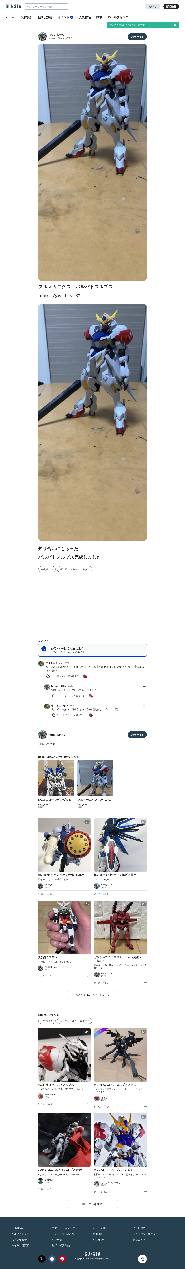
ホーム (10, 17)
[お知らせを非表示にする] (174, 24)
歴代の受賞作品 (61, 1245)
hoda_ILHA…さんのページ (92, 995)
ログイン (152, 6)
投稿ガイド (139, 1239)
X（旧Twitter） (101, 1227)
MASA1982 (50, 1094)
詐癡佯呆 (49, 1179)
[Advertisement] (92, 601)
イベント (65, 17)
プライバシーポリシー (145, 1233)
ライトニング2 (54, 662)
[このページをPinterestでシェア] (62, 1259)
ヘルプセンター (121, 17)
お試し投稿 (45, 17)
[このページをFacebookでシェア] (52, 1259)
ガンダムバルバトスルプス (74, 569)
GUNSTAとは (19, 1227)
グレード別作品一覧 (63, 1233)
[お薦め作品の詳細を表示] (143, 296)
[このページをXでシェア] (42, 1259)
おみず (104, 1097)
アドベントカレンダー (64, 1227)
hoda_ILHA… (56, 34)
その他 (51, 38)
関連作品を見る (92, 1204)
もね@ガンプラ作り (111, 1182)
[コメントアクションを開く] (144, 663)
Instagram (98, 1239)
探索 (99, 17)
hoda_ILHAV (58, 686)
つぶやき (26, 17)
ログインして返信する (68, 676)
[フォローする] (137, 36)
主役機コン (47, 569)
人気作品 (85, 17)
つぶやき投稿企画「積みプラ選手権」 (128, 24)
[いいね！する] (142, 1259)
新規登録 (171, 6)
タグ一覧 (57, 1239)
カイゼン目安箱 (20, 1245)
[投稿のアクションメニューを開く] (89, 894)
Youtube (97, 1233)
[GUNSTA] (13, 6)
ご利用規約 (139, 1227)
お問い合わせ (19, 1239)
